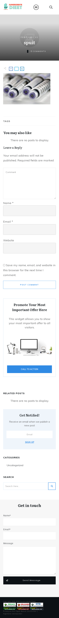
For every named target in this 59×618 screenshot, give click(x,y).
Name (8, 203)
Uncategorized (15, 465)
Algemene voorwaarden (12, 614)
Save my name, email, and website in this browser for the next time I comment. (29, 270)
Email (8, 221)
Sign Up (29, 442)
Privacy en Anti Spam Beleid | (15, 611)
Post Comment (29, 285)
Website (8, 240)
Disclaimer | (33, 611)
